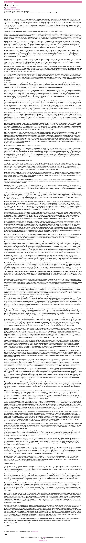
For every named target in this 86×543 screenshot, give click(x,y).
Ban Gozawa (11, 8)
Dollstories (43, 540)
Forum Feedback (16, 9)
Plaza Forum (35, 531)
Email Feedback (8, 9)
